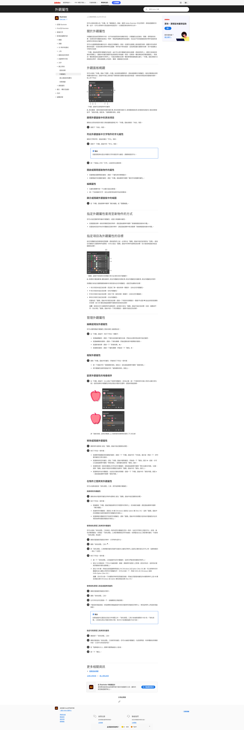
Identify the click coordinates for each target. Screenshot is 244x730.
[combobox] (166, 9)
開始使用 (62, 717)
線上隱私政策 (104, 676)
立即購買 (116, 2)
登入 (186, 2)
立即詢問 (100, 723)
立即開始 (134, 723)
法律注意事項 (91, 676)
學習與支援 (104, 2)
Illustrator (63, 17)
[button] (180, 2)
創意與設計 (66, 2)
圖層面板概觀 (93, 671)
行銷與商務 (92, 2)
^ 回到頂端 (186, 711)
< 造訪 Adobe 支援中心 (66, 710)
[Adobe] (57, 2)
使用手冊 (62, 719)
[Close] (149, 726)
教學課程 (62, 721)
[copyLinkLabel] (119, 702)
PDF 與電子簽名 (79, 2)
